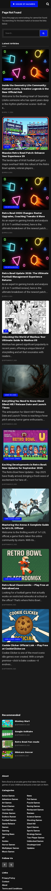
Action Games (8, 796)
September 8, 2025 (9, 605)
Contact (5, 882)
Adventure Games (10, 799)
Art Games (7, 803)
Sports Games (33, 831)
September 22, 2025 (10, 544)
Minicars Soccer (24, 752)
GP (6, 331)
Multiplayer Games (10, 848)
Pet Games (32, 799)
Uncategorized (11, 207)
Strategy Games (34, 834)
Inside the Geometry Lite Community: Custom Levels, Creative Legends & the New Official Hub (25, 88)
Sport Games (33, 827)
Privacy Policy (8, 878)
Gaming (8, 79)
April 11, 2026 (8, 112)
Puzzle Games (33, 803)
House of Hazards (25, 4)
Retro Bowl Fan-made (27, 742)
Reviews (30, 813)
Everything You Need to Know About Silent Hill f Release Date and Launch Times (24, 404)
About (4, 885)
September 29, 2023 (23, 725)
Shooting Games (34, 820)
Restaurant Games (35, 810)
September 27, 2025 (10, 360)
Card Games (7, 810)
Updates (31, 848)
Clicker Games (8, 813)
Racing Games (33, 806)
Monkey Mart (22, 721)
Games (5, 827)
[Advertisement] (25, 691)
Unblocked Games (12, 458)
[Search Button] (44, 33)
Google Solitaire (24, 731)
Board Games (8, 806)
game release (10, 395)
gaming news (8, 834)
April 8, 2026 (7, 172)
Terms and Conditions (12, 889)
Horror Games (8, 845)
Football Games (9, 820)
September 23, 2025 (10, 424)
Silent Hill (31, 824)
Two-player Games (35, 838)
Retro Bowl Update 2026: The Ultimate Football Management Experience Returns (25, 276)
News (7, 147)
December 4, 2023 (22, 756)
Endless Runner (9, 817)
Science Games (34, 817)
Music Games (8, 852)
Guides (5, 841)
